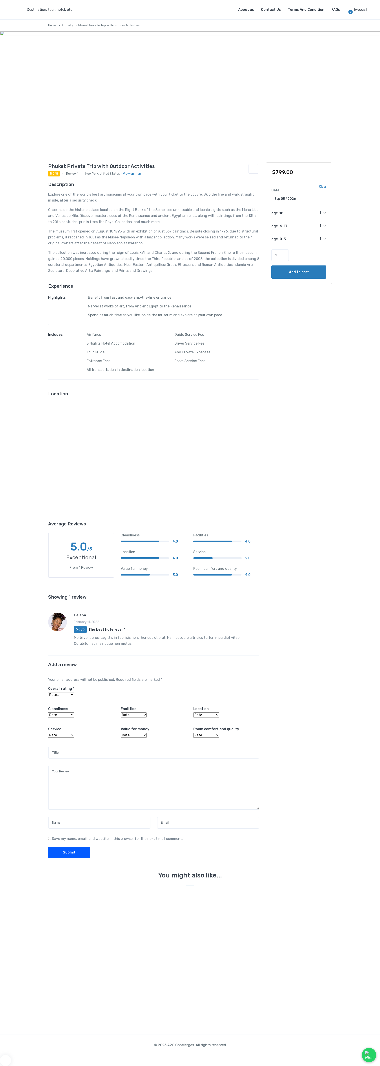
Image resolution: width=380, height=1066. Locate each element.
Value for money (135, 729)
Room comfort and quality (216, 729)
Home (52, 25)
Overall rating (61, 688)
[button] (253, 169)
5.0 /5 (80, 629)
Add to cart (299, 272)
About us (246, 9)
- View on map (131, 174)
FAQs (335, 9)
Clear (322, 187)
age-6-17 (279, 226)
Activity (67, 25)
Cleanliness (58, 709)
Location (201, 709)
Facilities (128, 709)
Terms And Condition (306, 9)
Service (54, 729)
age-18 (277, 213)
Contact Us (271, 9)
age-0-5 (278, 239)
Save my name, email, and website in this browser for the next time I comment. (117, 839)
